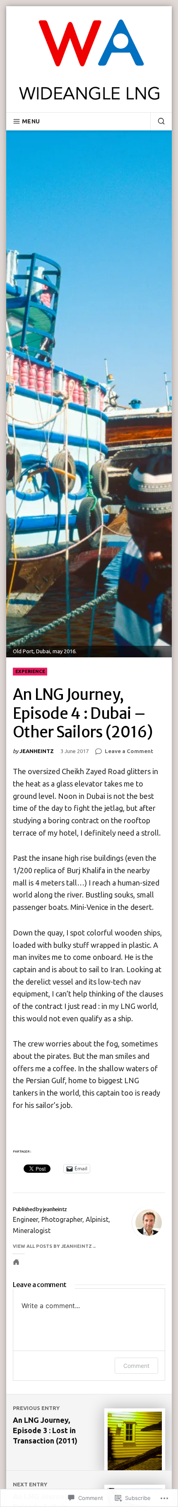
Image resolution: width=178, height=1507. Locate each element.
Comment (136, 1365)
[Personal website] (16, 1262)
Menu (31, 121)
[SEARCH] (157, 121)
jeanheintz (36, 751)
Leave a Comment (129, 752)
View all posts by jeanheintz (52, 1246)
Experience (30, 671)
